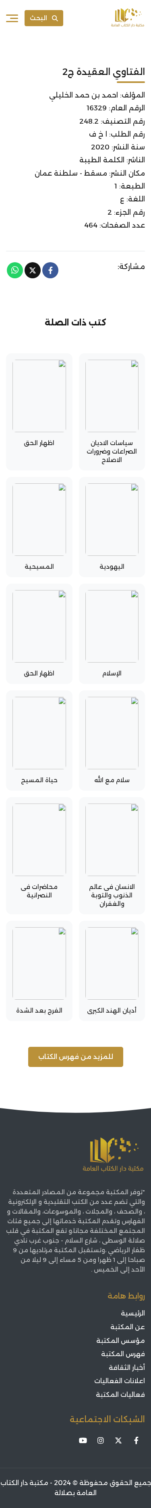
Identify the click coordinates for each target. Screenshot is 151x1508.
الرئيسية (133, 1313)
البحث (38, 18)
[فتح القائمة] (12, 18)
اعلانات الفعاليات (119, 1381)
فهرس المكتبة (123, 1354)
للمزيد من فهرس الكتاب (75, 1057)
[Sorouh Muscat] (127, 18)
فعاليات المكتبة (120, 1394)
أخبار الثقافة (127, 1367)
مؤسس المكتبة (120, 1340)
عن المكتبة (127, 1327)
